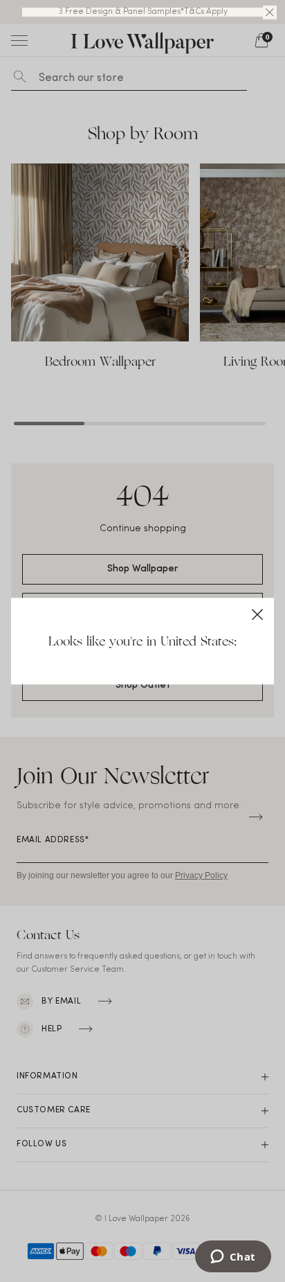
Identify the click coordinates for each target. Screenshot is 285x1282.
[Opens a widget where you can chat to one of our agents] (232, 1257)
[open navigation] (19, 40)
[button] (270, 12)
